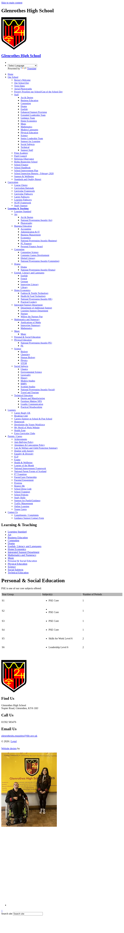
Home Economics (17, 549)
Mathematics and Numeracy (22, 555)
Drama (11, 543)
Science (12, 566)
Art (9, 534)
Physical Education (17, 563)
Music (11, 558)
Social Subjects (15, 569)
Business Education (18, 537)
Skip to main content (11, 2)
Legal (14, 741)
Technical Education (18, 572)
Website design (9, 748)
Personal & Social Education (22, 561)
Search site (6, 913)
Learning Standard (17, 531)
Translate (31, 68)
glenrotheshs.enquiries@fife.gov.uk (19, 735)
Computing (13, 540)
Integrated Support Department (23, 552)
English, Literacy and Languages (24, 546)
